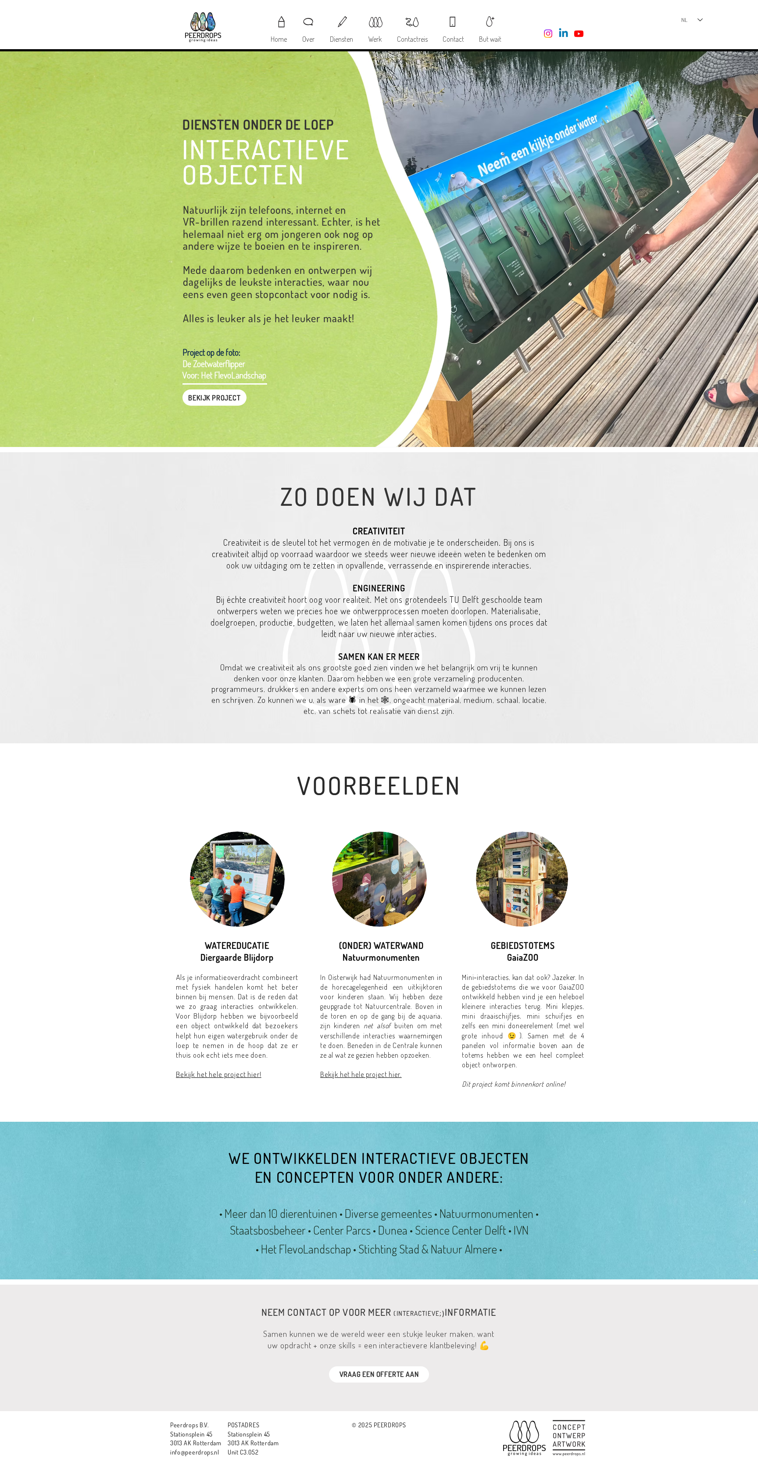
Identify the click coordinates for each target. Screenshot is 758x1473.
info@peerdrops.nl (194, 1452)
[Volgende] (708, 249)
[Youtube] (578, 33)
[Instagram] (548, 33)
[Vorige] (49, 249)
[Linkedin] (563, 33)
